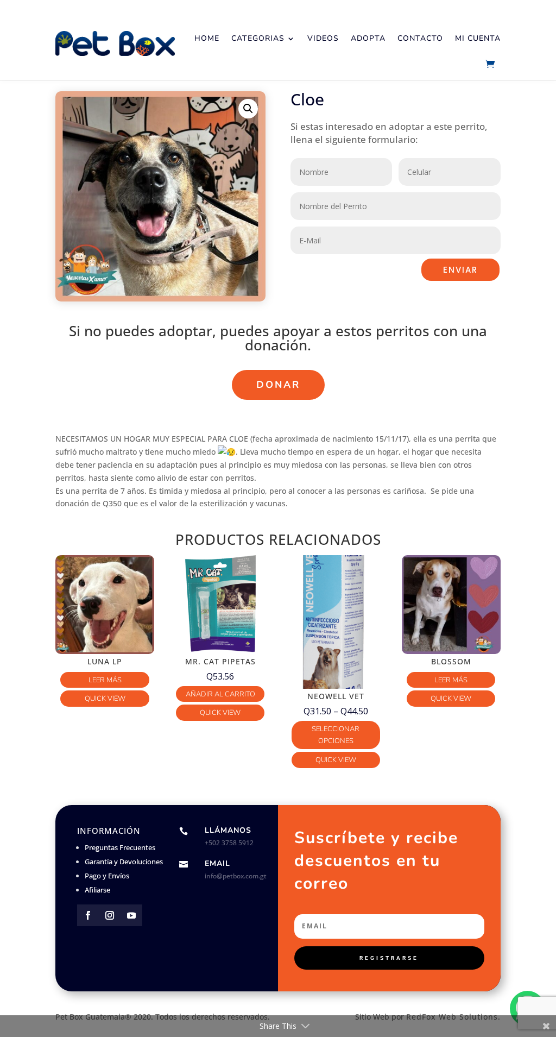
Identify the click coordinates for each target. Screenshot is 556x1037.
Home (206, 38)
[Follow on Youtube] (131, 915)
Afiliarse (97, 890)
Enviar (460, 269)
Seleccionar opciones (335, 735)
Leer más (105, 680)
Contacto (420, 38)
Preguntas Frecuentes (120, 847)
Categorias (258, 38)
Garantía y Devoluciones (124, 861)
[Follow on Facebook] (88, 915)
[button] (248, 108)
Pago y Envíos (107, 876)
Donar (278, 384)
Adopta (368, 38)
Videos (323, 38)
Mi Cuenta (478, 38)
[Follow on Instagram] (110, 915)
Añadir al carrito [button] (220, 694)
